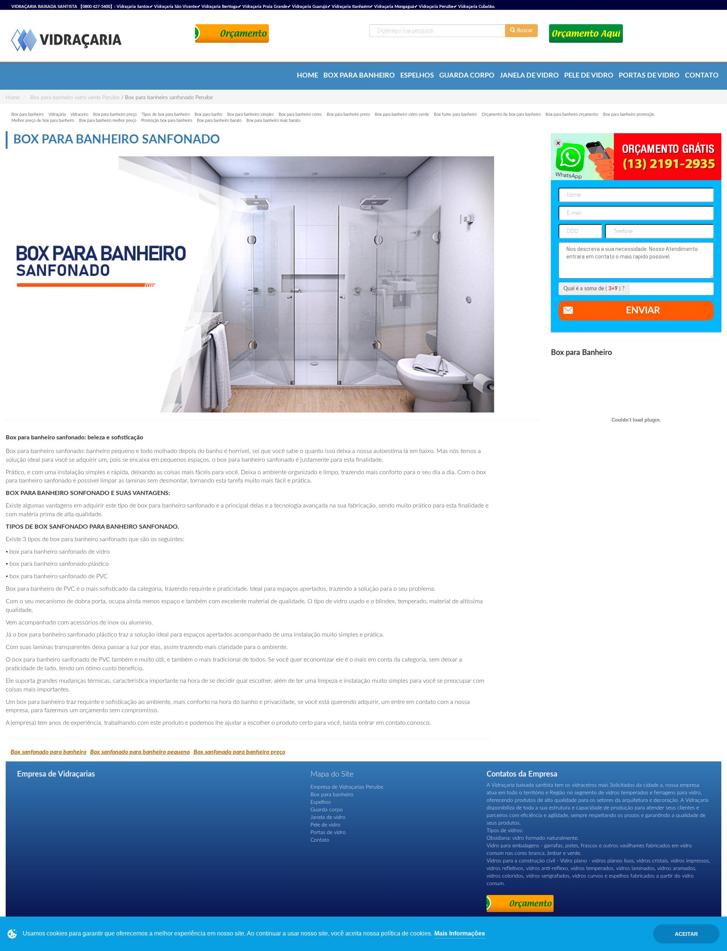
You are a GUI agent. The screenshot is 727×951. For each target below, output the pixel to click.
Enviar (643, 310)
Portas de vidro (649, 75)
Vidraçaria (57, 114)
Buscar (524, 30)
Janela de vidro (529, 75)
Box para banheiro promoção (628, 114)
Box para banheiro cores (300, 114)
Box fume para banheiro (455, 114)
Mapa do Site (331, 774)
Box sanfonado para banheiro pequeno (140, 752)
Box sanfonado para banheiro (48, 752)
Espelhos (417, 75)
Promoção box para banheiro (166, 120)
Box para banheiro (359, 75)
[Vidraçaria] (66, 41)
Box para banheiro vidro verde (402, 114)
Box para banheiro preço (115, 114)
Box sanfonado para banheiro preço (239, 752)
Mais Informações (459, 933)
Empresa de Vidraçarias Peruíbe (346, 787)
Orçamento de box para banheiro (511, 114)
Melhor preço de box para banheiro (42, 120)
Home (307, 75)
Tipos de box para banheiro (166, 114)
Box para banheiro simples (250, 114)
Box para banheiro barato (219, 120)
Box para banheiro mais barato (273, 120)
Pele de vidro (588, 75)
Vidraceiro (79, 114)
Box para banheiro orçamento (572, 114)
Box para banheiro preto (348, 114)
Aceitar (686, 934)
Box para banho (208, 114)
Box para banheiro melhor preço (107, 120)
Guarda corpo (467, 75)
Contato (702, 75)
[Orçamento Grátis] (232, 33)
